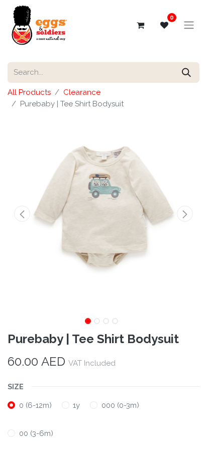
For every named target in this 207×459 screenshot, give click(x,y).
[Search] (186, 72)
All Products (29, 92)
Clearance (81, 92)
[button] (22, 214)
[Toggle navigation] (188, 25)
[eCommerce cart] (140, 25)
